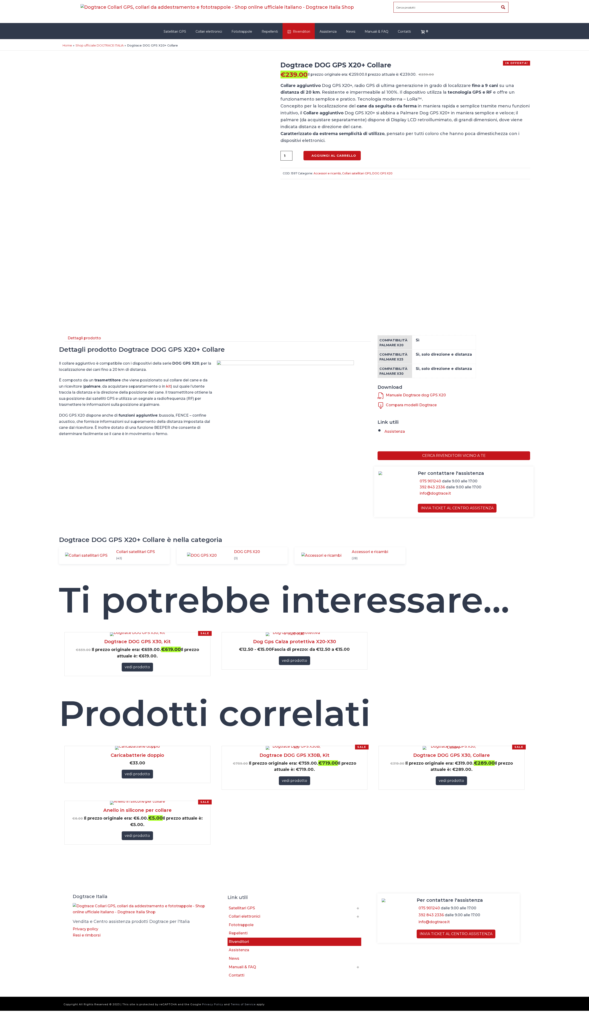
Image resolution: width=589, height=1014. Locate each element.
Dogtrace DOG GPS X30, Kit (137, 641)
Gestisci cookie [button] (88, 943)
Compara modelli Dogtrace (411, 405)
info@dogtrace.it (435, 493)
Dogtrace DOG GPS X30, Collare (451, 755)
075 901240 (430, 481)
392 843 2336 (432, 487)
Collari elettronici (209, 31)
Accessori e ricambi (327, 173)
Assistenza (328, 31)
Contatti (404, 31)
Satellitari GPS (175, 31)
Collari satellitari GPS (356, 173)
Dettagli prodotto (84, 338)
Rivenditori (301, 31)
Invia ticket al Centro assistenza (457, 508)
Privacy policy (85, 929)
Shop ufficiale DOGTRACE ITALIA (99, 45)
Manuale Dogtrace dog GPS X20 (416, 395)
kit (168, 386)
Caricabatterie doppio (137, 755)
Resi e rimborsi (87, 935)
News (350, 31)
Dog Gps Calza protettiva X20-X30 (294, 641)
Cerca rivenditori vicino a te (454, 455)
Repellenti (270, 31)
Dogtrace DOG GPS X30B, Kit (294, 755)
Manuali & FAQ (376, 31)
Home (67, 45)
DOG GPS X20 (382, 173)
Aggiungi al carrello (334, 155)
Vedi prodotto (137, 667)
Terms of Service (243, 1004)
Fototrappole (241, 31)
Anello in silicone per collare (137, 810)
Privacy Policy (212, 1004)
